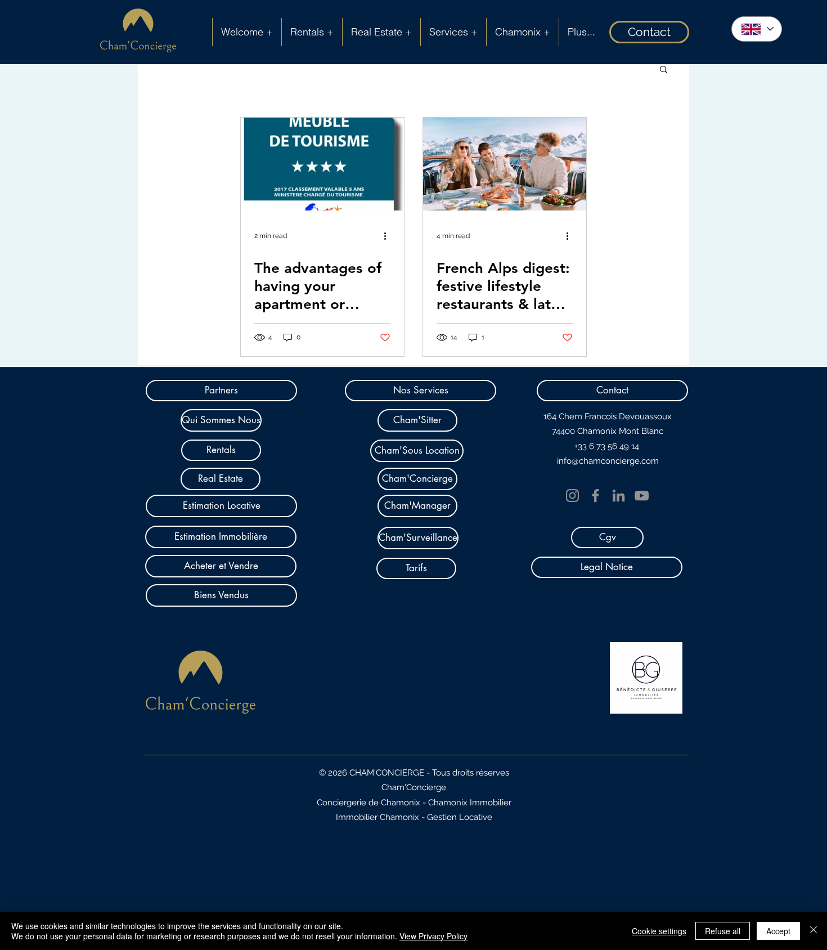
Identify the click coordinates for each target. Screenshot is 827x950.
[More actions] (388, 236)
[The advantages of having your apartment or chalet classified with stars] (322, 164)
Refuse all (722, 930)
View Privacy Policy (433, 936)
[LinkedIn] (618, 495)
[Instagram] (572, 495)
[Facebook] (595, 495)
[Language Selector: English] (756, 29)
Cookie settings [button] (659, 930)
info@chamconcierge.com (608, 461)
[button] (663, 70)
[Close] (813, 931)
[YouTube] (641, 495)
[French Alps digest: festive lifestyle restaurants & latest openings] (504, 164)
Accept (778, 930)
